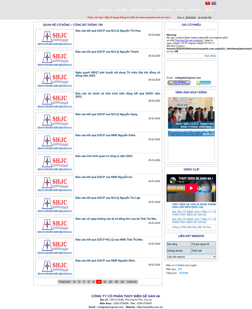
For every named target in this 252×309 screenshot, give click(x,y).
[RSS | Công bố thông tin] (159, 25)
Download (194, 10)
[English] (213, 3)
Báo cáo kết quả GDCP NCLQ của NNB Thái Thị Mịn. (109, 239)
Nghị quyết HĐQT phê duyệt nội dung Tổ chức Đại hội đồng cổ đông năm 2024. (117, 74)
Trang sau (131, 282)
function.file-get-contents (189, 40)
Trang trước (64, 282)
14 (122, 282)
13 (116, 282)
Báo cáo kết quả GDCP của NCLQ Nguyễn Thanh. (107, 51)
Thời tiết (197, 250)
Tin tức (179, 10)
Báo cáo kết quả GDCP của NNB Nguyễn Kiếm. (105, 135)
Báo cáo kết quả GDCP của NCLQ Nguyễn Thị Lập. (108, 197)
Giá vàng (172, 244)
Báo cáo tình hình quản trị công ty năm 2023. (104, 156)
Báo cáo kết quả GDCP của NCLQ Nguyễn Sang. (106, 114)
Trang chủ (104, 10)
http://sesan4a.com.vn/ (150, 307)
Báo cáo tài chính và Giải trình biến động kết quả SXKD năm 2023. (117, 95)
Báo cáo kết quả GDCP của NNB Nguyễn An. (104, 177)
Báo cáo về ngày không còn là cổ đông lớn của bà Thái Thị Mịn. (116, 218)
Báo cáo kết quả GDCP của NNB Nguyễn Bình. (105, 260)
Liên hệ (209, 10)
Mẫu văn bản (164, 10)
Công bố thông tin (88, 24)
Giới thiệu (121, 10)
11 (105, 282)
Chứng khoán (175, 250)
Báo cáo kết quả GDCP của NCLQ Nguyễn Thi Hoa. (108, 30)
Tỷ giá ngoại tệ (200, 244)
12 (110, 282)
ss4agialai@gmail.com (188, 77)
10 (99, 282)
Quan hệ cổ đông (141, 10)
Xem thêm (210, 55)
